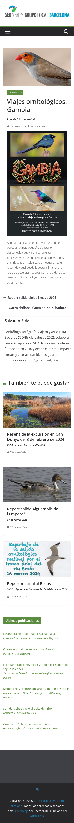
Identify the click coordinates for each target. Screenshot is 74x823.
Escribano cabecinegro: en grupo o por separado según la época (35, 671)
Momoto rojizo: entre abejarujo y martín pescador (36, 693)
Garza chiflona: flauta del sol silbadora (37, 308)
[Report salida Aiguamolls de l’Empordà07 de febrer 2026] (37, 469)
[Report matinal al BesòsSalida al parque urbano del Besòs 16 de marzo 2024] (37, 544)
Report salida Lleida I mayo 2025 (32, 297)
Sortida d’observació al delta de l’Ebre (28, 710)
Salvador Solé (38, 126)
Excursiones (15, 92)
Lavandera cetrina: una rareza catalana (30, 636)
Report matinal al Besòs (37, 586)
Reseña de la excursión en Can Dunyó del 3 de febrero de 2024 (35, 439)
